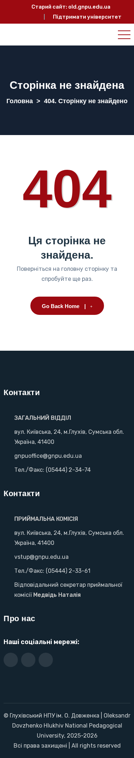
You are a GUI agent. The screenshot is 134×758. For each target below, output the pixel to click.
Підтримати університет (87, 17)
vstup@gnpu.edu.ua (41, 556)
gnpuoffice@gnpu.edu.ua (48, 455)
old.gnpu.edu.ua (89, 7)
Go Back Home (60, 306)
